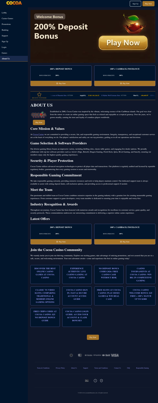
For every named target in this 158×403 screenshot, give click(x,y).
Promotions (6, 24)
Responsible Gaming (142, 368)
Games (4, 53)
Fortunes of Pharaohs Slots (53, 95)
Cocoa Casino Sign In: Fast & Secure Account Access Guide (77, 294)
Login (4, 47)
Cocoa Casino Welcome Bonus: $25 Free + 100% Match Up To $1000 (140, 294)
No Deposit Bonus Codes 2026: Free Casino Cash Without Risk (109, 273)
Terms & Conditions (43, 368)
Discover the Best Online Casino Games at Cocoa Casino (45, 273)
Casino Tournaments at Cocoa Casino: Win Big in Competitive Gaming (141, 274)
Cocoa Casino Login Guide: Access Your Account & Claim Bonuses (77, 316)
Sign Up (135, 3)
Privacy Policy (60, 368)
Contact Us (117, 368)
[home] (14, 5)
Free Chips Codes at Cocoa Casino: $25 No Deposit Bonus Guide (45, 316)
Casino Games (7, 18)
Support (5, 35)
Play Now (148, 3)
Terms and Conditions (101, 368)
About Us (6, 58)
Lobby (4, 12)
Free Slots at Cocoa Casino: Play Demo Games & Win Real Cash (109, 294)
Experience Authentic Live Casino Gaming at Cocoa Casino (77, 273)
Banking (5, 30)
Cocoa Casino (38, 134)
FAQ (128, 368)
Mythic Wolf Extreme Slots (106, 95)
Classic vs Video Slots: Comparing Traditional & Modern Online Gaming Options (45, 295)
